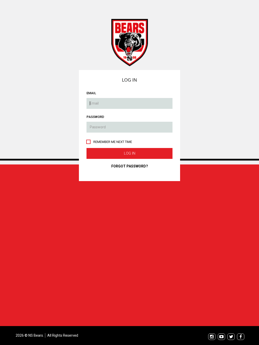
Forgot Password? (129, 166)
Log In (129, 153)
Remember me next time (112, 142)
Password (95, 117)
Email (91, 93)
